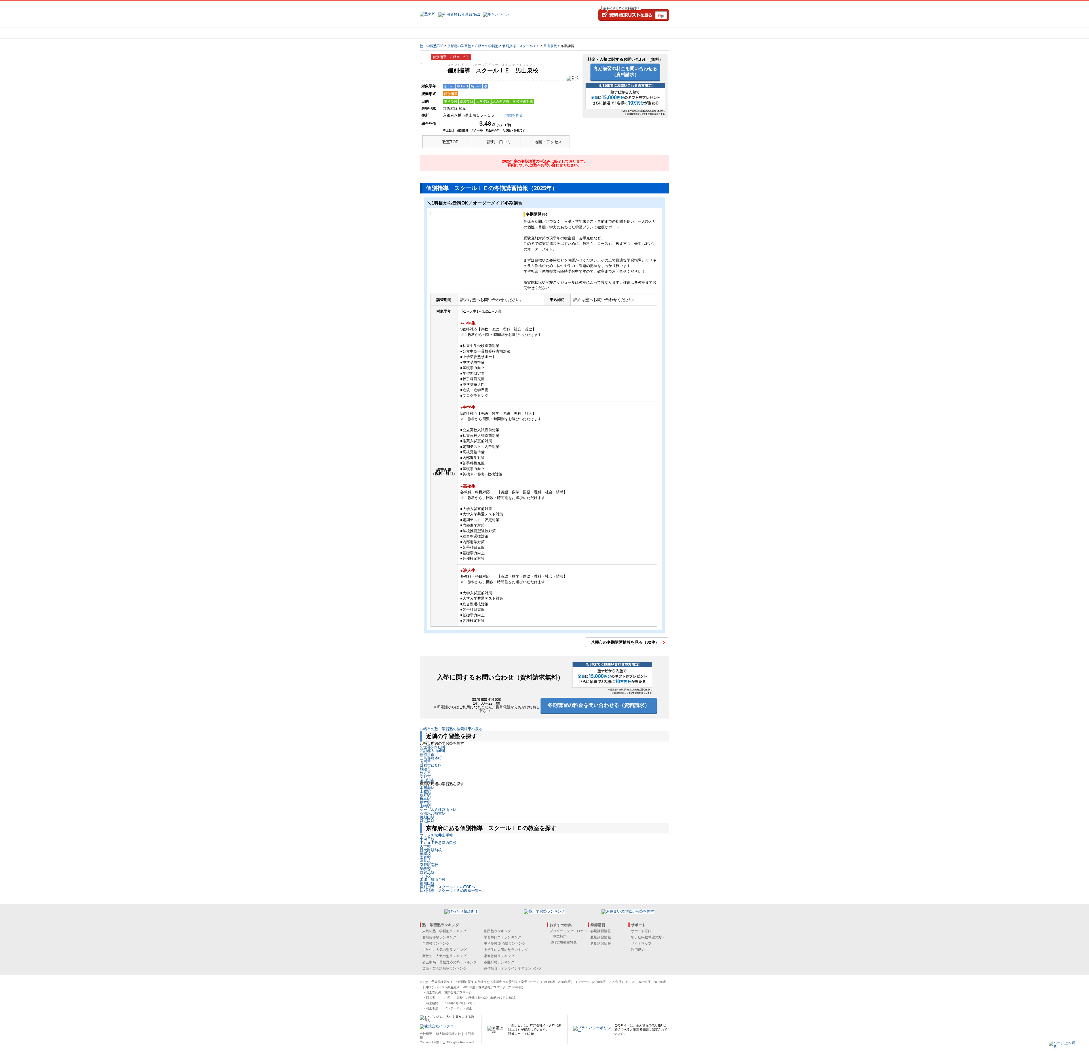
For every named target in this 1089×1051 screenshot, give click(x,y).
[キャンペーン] (647, 33)
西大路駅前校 (431, 850)
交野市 (425, 776)
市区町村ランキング (499, 962)
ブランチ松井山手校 (436, 835)
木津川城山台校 (433, 879)
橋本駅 (425, 799)
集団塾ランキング (497, 931)
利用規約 (638, 950)
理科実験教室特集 (563, 942)
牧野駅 (425, 795)
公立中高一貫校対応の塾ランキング (449, 962)
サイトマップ (641, 943)
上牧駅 (425, 791)
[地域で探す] (440, 33)
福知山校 (427, 883)
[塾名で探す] (482, 33)
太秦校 (425, 857)
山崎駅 (425, 806)
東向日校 (427, 839)
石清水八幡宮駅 (433, 813)
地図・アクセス (548, 142)
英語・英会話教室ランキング (444, 968)
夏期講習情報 (600, 937)
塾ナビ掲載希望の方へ (648, 937)
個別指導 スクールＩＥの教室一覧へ (451, 890)
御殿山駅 (427, 817)
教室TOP (450, 142)
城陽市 (425, 769)
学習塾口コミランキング (502, 937)
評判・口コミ (499, 142)
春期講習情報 (600, 931)
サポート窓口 (641, 931)
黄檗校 (425, 854)
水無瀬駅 (427, 787)
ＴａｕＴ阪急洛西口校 (438, 843)
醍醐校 (425, 868)
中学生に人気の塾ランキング (506, 950)
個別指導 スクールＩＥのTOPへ (447, 887)
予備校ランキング (435, 943)
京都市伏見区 (431, 765)
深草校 (425, 861)
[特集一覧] (606, 33)
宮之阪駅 (427, 821)
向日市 (425, 762)
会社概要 (426, 1033)
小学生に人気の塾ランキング (444, 950)
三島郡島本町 (431, 758)
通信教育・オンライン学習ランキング (513, 968)
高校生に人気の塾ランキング (444, 956)
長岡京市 (427, 754)
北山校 (425, 876)
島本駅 (425, 802)
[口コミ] (564, 33)
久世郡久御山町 (433, 747)
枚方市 (425, 773)
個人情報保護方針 (448, 1033)
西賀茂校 (427, 872)
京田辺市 (427, 780)
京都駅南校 (429, 865)
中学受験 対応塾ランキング (504, 943)
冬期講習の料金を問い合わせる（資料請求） (625, 71)
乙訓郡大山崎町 (433, 751)
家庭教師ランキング (499, 956)
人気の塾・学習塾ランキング (444, 931)
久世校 (425, 846)
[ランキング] (523, 33)
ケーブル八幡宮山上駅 (438, 810)
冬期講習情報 (600, 943)
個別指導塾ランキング (439, 937)
